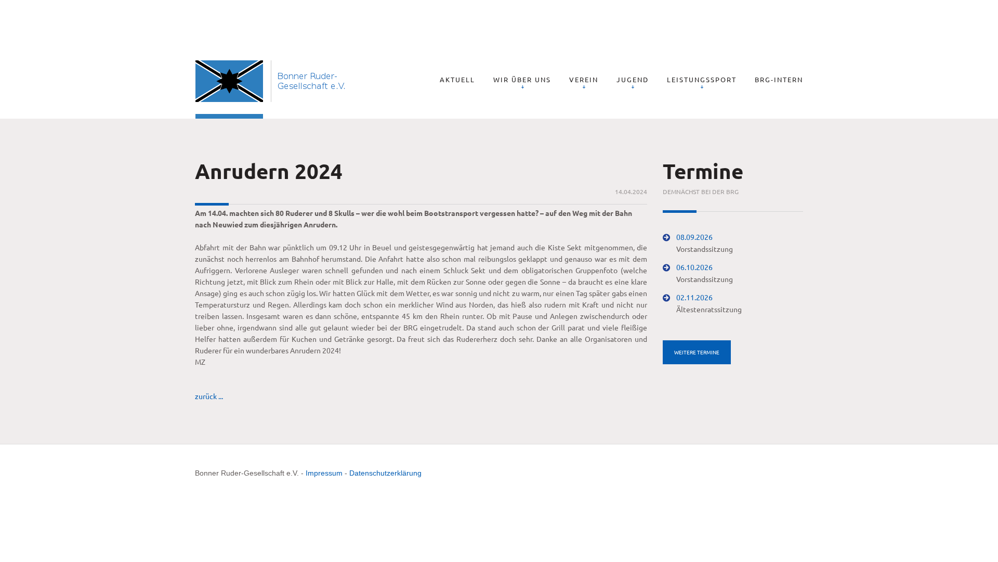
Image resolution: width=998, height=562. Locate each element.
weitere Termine (696, 352)
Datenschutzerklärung (385, 473)
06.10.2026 (694, 267)
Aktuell (457, 79)
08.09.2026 (694, 236)
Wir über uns (522, 79)
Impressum (324, 473)
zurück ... (209, 396)
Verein (583, 79)
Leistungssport (702, 79)
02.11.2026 (694, 297)
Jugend (632, 79)
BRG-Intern (779, 79)
